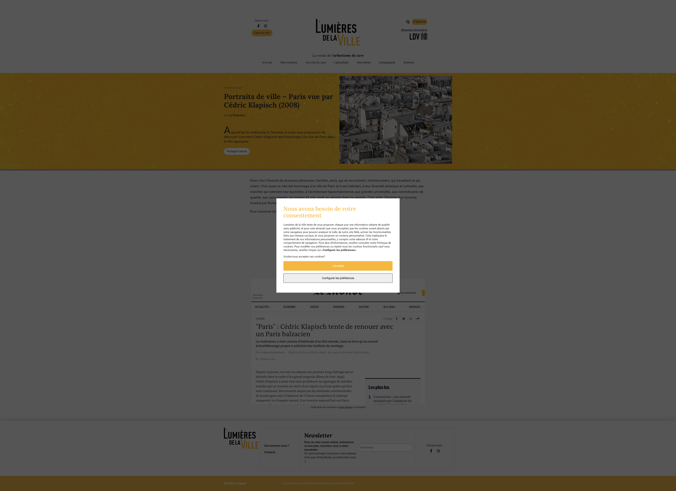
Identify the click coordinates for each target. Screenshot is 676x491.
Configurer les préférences (338, 278)
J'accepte (338, 265)
